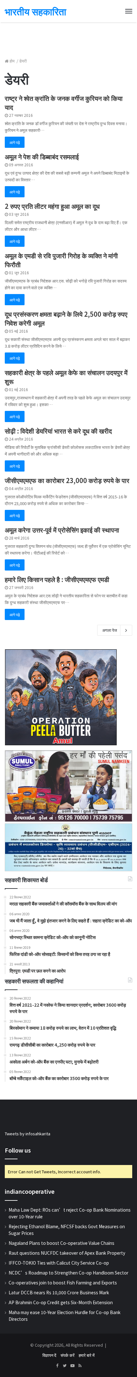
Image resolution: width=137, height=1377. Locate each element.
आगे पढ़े (15, 142)
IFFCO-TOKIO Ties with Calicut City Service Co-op (59, 1263)
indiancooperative (29, 1191)
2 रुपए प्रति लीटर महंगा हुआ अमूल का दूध (52, 206)
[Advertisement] (68, 37)
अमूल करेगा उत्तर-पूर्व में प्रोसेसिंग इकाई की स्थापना (62, 529)
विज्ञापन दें (49, 1355)
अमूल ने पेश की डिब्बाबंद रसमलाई (42, 156)
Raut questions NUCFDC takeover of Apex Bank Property (67, 1253)
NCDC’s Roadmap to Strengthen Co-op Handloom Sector (68, 1272)
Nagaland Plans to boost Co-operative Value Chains (61, 1243)
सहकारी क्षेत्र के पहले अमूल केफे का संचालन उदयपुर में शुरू (66, 377)
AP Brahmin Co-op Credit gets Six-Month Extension (61, 1302)
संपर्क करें (68, 1355)
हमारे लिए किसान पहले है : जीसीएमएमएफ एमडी (57, 579)
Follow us (18, 1150)
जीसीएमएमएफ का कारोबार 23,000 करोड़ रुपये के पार (67, 480)
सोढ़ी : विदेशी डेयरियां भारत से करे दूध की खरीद (58, 430)
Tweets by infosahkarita (27, 1134)
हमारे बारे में (87, 1355)
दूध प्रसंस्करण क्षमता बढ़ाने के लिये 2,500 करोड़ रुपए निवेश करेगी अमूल (66, 318)
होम (12, 61)
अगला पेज (109, 630)
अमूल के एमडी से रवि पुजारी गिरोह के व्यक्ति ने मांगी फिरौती (61, 260)
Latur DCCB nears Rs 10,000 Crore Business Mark (59, 1292)
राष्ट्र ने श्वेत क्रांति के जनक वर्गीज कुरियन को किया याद (64, 103)
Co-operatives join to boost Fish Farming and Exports (63, 1282)
